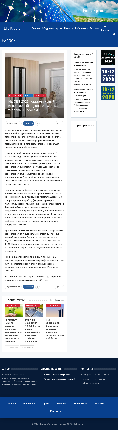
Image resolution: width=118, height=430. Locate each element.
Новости (68, 28)
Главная (36, 28)
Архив (59, 28)
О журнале (48, 28)
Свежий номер (15, 96)
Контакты (55, 411)
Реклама (94, 28)
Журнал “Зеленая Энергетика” (57, 375)
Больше (105, 30)
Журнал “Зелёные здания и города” (59, 379)
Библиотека (81, 28)
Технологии (40, 96)
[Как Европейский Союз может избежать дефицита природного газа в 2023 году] (55, 310)
